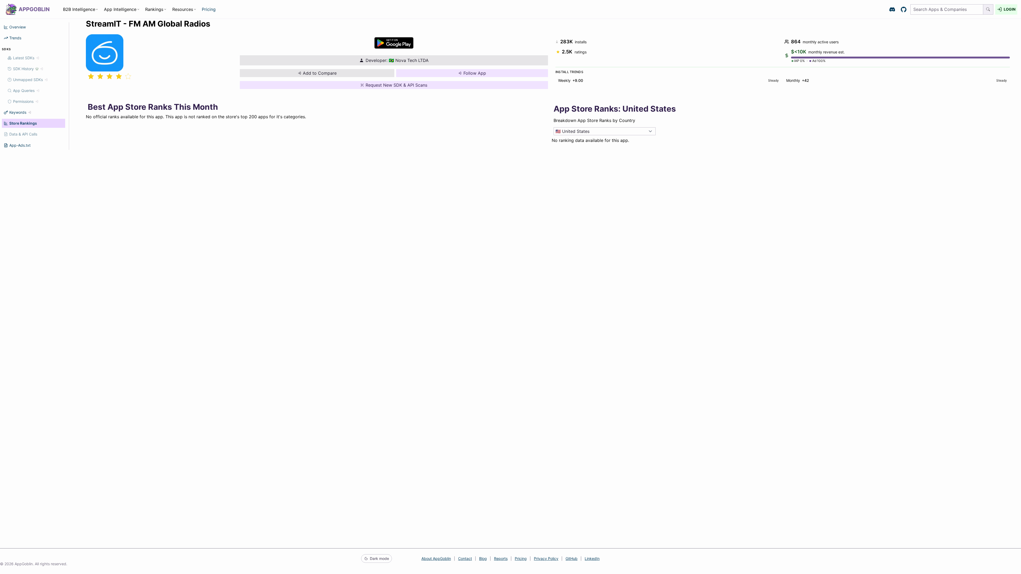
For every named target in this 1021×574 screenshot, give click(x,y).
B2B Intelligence (79, 9)
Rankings (154, 9)
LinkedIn (592, 558)
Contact (465, 558)
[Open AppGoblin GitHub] (903, 9)
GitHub (572, 558)
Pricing (209, 9)
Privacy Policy (546, 558)
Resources (182, 9)
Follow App (474, 73)
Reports (501, 558)
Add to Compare (320, 73)
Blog (483, 558)
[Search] (988, 9)
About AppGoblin (436, 558)
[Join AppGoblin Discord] (892, 9)
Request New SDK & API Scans (396, 85)
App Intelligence (120, 9)
